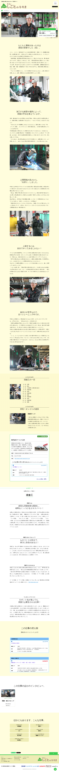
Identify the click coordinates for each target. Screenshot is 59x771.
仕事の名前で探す (17, 758)
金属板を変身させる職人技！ (19, 739)
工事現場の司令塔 (19, 735)
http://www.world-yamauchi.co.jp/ (22, 458)
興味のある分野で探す (17, 757)
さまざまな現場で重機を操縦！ (40, 735)
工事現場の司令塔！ (19, 725)
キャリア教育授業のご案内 (5, 761)
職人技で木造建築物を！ (19, 730)
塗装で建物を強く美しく (40, 725)
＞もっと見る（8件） (41, 479)
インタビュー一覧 (25, 757)
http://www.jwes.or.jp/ (33, 582)
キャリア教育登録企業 (42, 436)
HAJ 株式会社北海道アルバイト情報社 (8, 766)
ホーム (2, 757)
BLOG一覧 (24, 758)
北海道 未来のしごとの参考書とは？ (7, 758)
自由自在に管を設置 (40, 730)
